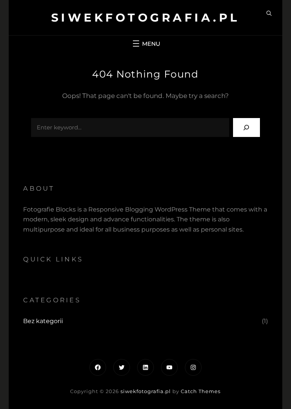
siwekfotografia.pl (145, 18)
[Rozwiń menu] (145, 43)
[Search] (246, 127)
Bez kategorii (43, 321)
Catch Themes (201, 391)
